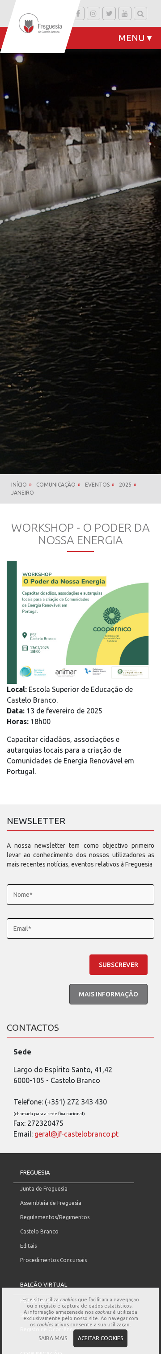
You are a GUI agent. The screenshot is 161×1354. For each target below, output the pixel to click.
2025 (125, 484)
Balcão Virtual (43, 1284)
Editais (28, 1246)
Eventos (97, 484)
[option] (80, 237)
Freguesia (35, 1172)
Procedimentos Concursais (53, 1260)
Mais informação (108, 994)
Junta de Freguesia (44, 1189)
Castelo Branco (39, 1231)
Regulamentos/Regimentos (54, 1217)
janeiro (22, 493)
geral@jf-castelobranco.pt (76, 1134)
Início (19, 484)
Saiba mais (52, 1338)
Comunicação (56, 484)
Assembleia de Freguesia (50, 1203)
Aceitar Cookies (100, 1338)
